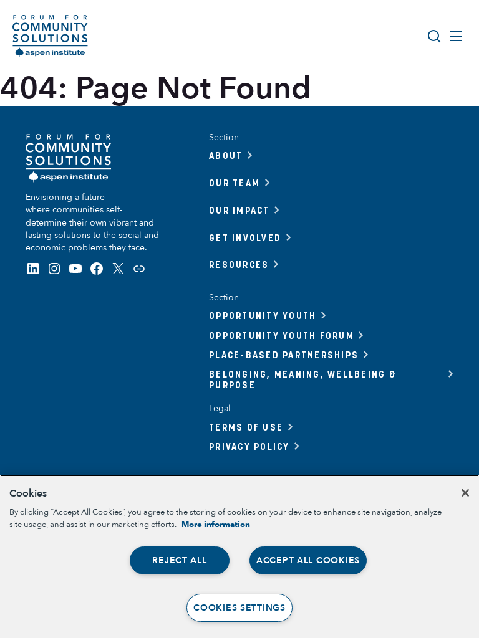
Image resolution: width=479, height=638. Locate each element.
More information (215, 524)
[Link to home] (50, 36)
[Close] (465, 493)
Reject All (179, 560)
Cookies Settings (239, 608)
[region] (239, 556)
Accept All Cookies (308, 560)
